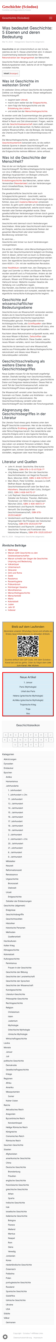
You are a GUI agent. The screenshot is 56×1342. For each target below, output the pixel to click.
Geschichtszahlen (14, 919)
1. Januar (28, 682)
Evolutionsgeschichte (12, 180)
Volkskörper (13, 564)
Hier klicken (33, 665)
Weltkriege (13, 550)
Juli (7, 1056)
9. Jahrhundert (15, 857)
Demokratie (11, 1065)
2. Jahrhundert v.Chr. (18, 839)
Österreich (11, 1269)
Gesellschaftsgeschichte (17, 1069)
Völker (6, 1318)
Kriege (9, 1074)
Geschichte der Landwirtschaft (20, 976)
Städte (7, 1313)
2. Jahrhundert (15, 834)
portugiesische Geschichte (18, 1282)
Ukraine (9, 1304)
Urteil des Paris (28, 691)
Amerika (9, 1087)
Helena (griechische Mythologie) (28, 695)
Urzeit (8, 892)
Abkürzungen (10, 759)
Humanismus (12, 781)
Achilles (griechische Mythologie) (28, 700)
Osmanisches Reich (15, 1136)
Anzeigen (14, 73)
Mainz (10, 598)
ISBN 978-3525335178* (30, 524)
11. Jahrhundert (15, 799)
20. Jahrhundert (15, 843)
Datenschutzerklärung (22, 1338)
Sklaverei (12, 570)
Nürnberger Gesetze (17, 587)
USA (8, 1309)
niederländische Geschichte (19, 1264)
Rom (10, 1242)
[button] (5, 1337)
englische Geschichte (16, 1180)
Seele (10, 575)
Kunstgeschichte (14, 990)
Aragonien (10, 1114)
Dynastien (8, 763)
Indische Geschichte (15, 1202)
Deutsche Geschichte (16, 1167)
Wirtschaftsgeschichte (16, 1038)
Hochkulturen (10, 941)
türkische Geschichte (16, 1300)
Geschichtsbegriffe (15, 914)
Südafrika (10, 1296)
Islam (10, 1016)
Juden (11, 604)
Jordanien (10, 1256)
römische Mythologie (17, 1034)
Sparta (11, 1198)
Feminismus (11, 963)
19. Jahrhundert (15, 830)
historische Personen (15, 927)
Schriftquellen (34, 323)
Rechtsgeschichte (14, 1003)
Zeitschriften (35, 336)
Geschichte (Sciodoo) (15, 17)
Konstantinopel (15, 1123)
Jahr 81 (11, 607)
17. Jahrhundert (15, 821)
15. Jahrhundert (15, 812)
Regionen (8, 1078)
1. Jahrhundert (15, 790)
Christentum (13, 1012)
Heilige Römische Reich (17, 1127)
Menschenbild (14, 595)
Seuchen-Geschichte (13, 1145)
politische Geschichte (14, 1060)
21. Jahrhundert (15, 848)
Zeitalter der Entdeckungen (19, 901)
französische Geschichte (17, 1185)
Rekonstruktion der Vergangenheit (18, 57)
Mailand (11, 1229)
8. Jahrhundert (15, 852)
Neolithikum (13, 267)
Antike (9, 777)
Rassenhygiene (15, 581)
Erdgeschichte (40, 102)
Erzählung (22, 428)
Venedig (12, 1251)
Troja (28, 709)
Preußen (12, 1176)
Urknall (24, 100)
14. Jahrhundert (15, 808)
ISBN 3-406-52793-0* (40, 478)
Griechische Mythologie (19, 1029)
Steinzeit (12, 888)
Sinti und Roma (15, 573)
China (8, 1162)
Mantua (11, 1233)
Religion (9, 1007)
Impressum (38, 1338)
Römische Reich (13, 1140)
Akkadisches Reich (15, 1109)
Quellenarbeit (14, 936)
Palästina (10, 1273)
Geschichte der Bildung (17, 972)
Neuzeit (9, 865)
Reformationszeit (14, 870)
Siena (10, 1247)
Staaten (7, 1149)
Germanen (11, 1322)
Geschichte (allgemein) (35, 42)
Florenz (11, 1225)
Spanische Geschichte (16, 1291)
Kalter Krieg (9, 945)
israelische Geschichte (16, 1211)
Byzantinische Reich (15, 1118)
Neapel (11, 1238)
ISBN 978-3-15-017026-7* (32, 469)
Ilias (28, 713)
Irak (7, 1207)
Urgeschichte (12, 879)
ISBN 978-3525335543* (40, 532)
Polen (8, 1278)
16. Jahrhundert (15, 817)
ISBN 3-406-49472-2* (34, 503)
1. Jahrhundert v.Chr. (18, 794)
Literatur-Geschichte (15, 994)
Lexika (7, 1043)
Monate (7, 1047)
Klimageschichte (11, 950)
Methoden (10, 932)
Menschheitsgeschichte (36, 111)
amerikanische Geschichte (18, 1158)
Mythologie (13, 1025)
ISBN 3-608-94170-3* (24, 492)
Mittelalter (10, 861)
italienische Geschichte (16, 1216)
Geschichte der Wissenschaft (19, 985)
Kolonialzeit (13, 601)
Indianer (12, 610)
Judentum (13, 1021)
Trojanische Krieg (28, 704)
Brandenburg (14, 1171)
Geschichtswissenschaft (21, 124)
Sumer (11, 1096)
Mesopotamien (13, 1092)
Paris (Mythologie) (28, 687)
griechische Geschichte (17, 1189)
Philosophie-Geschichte (17, 998)
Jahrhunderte (12, 786)
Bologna (12, 1220)
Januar (9, 1052)
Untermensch (14, 567)
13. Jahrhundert (15, 803)
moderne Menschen (28, 202)
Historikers (13, 489)
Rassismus (13, 578)
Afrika (8, 1083)
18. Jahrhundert (15, 825)
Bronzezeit (13, 883)
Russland (10, 1287)
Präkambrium (14, 584)
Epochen (8, 772)
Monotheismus (14, 590)
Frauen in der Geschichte (19, 967)
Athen (10, 1194)
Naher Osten (12, 1100)
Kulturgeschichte (12, 959)
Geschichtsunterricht (12, 142)
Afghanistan (11, 1154)
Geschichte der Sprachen (18, 981)
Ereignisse (10, 910)
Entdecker (8, 768)
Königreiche (11, 1131)
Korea (8, 1260)
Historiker (10, 923)
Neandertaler (21, 183)
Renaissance (12, 874)
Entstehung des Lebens (19, 108)
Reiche (7, 1105)
